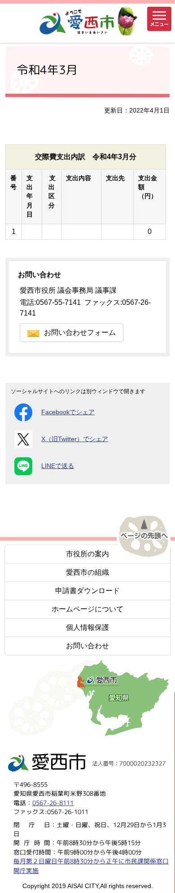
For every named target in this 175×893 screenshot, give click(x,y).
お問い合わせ (87, 646)
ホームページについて (87, 609)
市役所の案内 (87, 554)
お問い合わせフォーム (80, 332)
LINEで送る (57, 466)
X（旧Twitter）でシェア (74, 439)
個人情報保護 (87, 627)
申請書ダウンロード (87, 590)
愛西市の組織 (87, 572)
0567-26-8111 (53, 802)
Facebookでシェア (68, 412)
